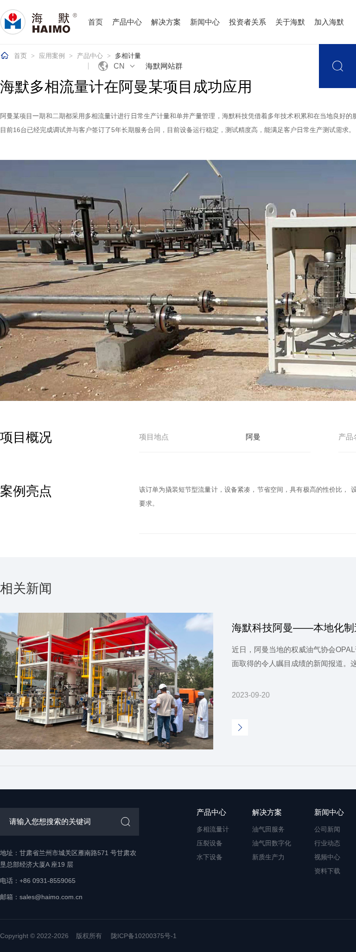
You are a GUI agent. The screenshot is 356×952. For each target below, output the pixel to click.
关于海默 (290, 22)
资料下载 (327, 871)
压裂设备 (209, 843)
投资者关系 (247, 22)
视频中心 (327, 857)
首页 (95, 22)
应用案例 (52, 55)
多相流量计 (213, 829)
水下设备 (209, 857)
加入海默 (329, 22)
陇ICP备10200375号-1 (144, 935)
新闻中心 (205, 22)
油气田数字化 (271, 843)
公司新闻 (327, 829)
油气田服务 (268, 829)
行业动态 (327, 843)
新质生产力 (268, 857)
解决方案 (166, 22)
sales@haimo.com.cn (51, 897)
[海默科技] (39, 22)
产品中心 (127, 22)
